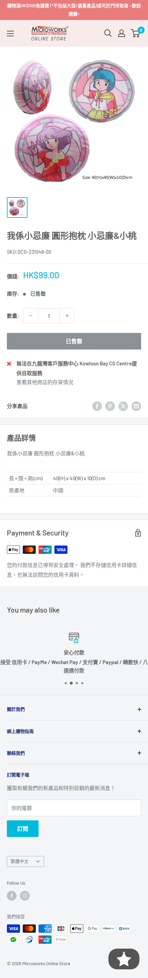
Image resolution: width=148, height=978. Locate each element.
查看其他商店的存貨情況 (45, 382)
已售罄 (74, 341)
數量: (13, 316)
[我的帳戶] (121, 33)
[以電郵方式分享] (136, 406)
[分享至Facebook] (97, 406)
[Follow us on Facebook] (12, 896)
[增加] (67, 315)
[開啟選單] (10, 33)
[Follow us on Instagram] (25, 896)
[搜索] (108, 33)
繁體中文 (20, 861)
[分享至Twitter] (123, 406)
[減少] (30, 315)
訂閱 (22, 828)
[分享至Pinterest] (110, 406)
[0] (135, 33)
